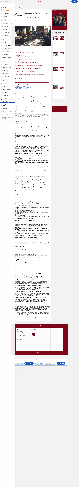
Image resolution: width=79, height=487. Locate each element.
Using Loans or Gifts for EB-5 (6, 66)
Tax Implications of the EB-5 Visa (6, 99)
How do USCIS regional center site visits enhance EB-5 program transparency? (28, 72)
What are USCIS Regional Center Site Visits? (20, 50)
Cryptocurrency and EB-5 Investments (7, 60)
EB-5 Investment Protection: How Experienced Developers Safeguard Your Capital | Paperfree (62, 76)
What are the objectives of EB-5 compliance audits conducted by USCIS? (27, 68)
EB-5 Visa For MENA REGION (5, 74)
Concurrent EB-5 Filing (5, 73)
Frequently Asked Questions (18, 64)
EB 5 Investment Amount (5, 35)
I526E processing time (4, 101)
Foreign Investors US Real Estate (6, 120)
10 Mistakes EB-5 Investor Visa (6, 57)
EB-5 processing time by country (6, 111)
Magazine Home (3, 7)
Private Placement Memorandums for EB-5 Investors (7, 47)
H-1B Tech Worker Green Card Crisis (7, 14)
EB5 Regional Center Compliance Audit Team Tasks (23, 59)
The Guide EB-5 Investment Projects (7, 117)
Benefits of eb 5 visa (4, 95)
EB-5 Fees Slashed (4, 16)
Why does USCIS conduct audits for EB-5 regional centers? (25, 66)
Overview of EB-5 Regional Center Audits (22, 58)
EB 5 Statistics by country (5, 33)
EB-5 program (37, 96)
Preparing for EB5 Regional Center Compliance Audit (24, 61)
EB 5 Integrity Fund (33, 97)
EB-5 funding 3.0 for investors (6, 93)
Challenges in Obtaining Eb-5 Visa (6, 30)
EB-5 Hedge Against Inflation (5, 89)
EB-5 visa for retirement (5, 79)
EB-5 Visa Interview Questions (6, 96)
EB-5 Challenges (3, 104)
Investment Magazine (39, 363)
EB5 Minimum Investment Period (6, 17)
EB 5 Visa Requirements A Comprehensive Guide (5, 116)
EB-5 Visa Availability (4, 52)
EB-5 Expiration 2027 (4, 86)
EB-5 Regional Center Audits (5, 102)
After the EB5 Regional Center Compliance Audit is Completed (25, 62)
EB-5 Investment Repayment (5, 32)
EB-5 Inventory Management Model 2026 (7, 23)
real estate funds (61, 363)
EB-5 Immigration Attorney (5, 54)
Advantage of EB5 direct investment (7, 85)
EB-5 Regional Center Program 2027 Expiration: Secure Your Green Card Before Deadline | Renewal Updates (55, 77)
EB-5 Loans (3, 55)
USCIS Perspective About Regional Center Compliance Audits (23, 52)
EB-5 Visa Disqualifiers (5, 64)
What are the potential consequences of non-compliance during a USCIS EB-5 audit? (29, 74)
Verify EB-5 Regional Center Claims (6, 83)
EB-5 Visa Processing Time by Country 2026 (21, 88)
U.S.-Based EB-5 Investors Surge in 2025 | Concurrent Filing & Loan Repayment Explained (62, 93)
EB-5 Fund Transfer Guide (5, 22)
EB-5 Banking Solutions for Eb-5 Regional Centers (6, 37)
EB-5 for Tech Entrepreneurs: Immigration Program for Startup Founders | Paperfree (62, 60)
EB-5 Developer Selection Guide (6, 11)
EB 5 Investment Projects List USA (19, 86)
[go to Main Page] (39, 2)
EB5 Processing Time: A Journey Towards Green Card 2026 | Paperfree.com (62, 45)
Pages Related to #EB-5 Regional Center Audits (23, 77)
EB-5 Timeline (3, 61)
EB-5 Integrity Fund (4, 105)
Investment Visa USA (29, 363)
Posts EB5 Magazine (4, 26)
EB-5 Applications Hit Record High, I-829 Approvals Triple (7, 82)
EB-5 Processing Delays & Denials (6, 58)
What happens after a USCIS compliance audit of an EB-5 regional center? (27, 71)
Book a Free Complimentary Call (20, 78)
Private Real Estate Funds (50, 363)
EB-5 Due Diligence (4, 98)
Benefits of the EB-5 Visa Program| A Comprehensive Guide (58, 104)
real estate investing (19, 363)
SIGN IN (74, 1)
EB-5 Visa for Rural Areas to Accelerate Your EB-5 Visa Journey (55, 92)
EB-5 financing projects (5, 90)
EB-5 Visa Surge (3, 38)
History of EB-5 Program (5, 29)
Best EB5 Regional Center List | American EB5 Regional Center (55, 44)
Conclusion (15, 75)
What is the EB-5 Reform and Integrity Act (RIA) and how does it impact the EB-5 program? (30, 65)
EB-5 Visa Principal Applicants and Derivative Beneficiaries (6, 48)
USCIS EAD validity (4, 19)
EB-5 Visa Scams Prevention (5, 80)
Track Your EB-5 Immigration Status (7, 20)
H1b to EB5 (3, 44)
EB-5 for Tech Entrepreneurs (5, 13)
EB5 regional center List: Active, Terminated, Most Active (23, 87)
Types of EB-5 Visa (4, 71)
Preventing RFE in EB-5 (5, 76)
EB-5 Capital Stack (4, 63)
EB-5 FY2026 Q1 (4, 25)
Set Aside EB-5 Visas (4, 112)
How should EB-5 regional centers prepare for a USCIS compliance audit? (27, 69)
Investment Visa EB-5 (19, 5)
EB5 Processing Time (4, 114)
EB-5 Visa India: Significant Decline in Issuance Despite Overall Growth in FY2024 (7, 42)
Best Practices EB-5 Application (6, 67)
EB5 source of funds (4, 92)
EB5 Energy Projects (4, 77)
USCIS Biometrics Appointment (6, 45)
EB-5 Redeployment (4, 70)
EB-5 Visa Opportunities (5, 41)
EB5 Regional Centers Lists (5, 118)
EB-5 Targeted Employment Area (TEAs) (6, 50)
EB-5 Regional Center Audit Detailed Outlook (20, 56)
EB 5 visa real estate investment (6, 39)
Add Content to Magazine (16, 374)
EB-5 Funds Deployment (5, 51)
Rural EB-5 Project (4, 108)
